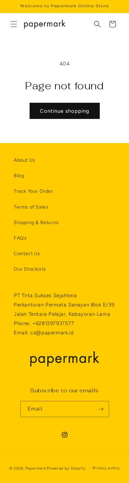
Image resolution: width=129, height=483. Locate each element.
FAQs (20, 238)
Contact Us (27, 253)
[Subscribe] (101, 409)
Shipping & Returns (36, 222)
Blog (19, 176)
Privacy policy (106, 468)
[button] (13, 24)
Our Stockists (30, 269)
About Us (24, 160)
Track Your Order (33, 191)
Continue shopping (64, 111)
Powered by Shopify (66, 468)
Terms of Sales (31, 207)
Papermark (35, 468)
